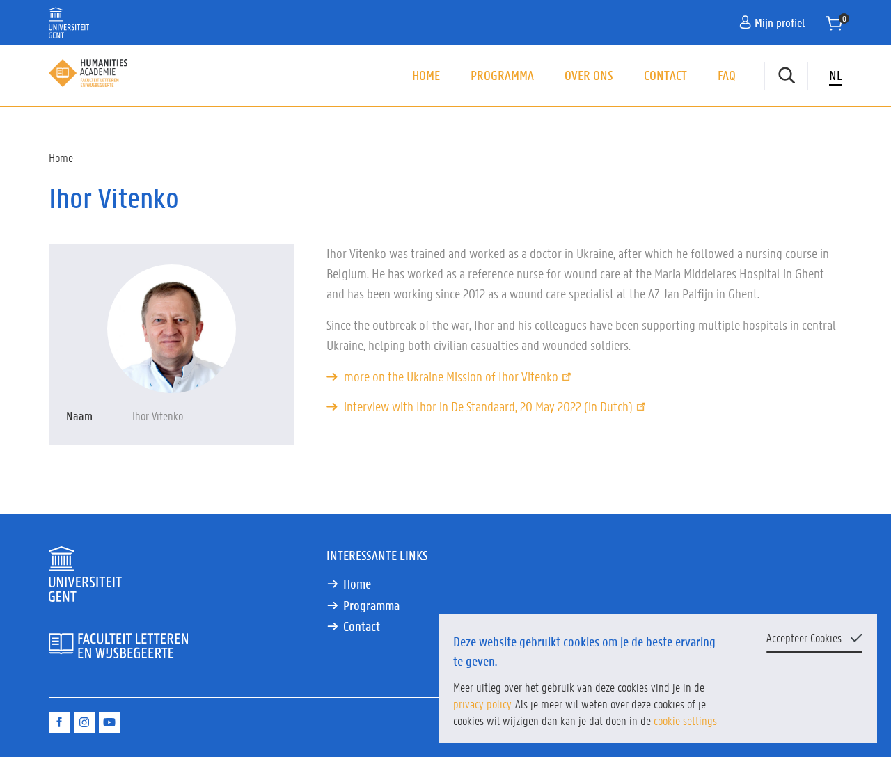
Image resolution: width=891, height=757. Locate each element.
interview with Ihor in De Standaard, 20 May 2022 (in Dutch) (488, 406)
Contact (665, 75)
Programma (502, 75)
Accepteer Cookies (804, 637)
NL (835, 75)
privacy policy (482, 703)
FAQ (727, 75)
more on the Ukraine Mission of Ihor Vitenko (451, 376)
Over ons (589, 75)
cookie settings (685, 720)
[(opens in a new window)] (59, 722)
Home (426, 75)
